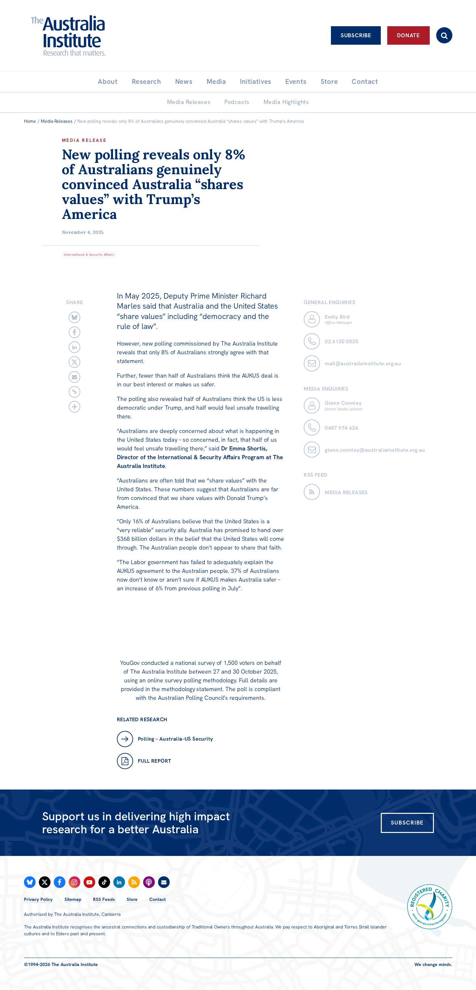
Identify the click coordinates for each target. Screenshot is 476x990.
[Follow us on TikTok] (104, 882)
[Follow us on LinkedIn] (119, 882)
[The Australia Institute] (104, 35)
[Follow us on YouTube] (89, 882)
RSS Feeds (104, 899)
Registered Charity (429, 906)
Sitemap (72, 899)
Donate (408, 35)
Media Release (84, 140)
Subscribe (356, 35)
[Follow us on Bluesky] (30, 882)
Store (132, 899)
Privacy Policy (38, 899)
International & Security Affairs (89, 254)
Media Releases (57, 121)
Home (30, 121)
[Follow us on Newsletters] (164, 882)
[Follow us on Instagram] (74, 882)
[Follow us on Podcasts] (149, 882)
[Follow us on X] (45, 882)
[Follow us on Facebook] (59, 882)
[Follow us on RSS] (134, 882)
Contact (157, 899)
